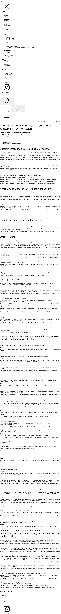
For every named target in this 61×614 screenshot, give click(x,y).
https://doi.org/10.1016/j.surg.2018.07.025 (36, 573)
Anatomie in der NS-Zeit (27, 121)
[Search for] (4, 111)
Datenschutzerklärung (6, 602)
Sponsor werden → (3, 595)
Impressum (4, 601)
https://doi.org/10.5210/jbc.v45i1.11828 (7, 566)
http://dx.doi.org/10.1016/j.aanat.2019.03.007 (8, 417)
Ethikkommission (18, 121)
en (0, 97)
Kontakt (3, 604)
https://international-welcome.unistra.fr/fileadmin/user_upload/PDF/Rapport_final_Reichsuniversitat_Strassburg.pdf (21, 495)
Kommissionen (11, 121)
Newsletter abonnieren (6, 92)
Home (1, 121)
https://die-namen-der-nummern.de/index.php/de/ (11, 143)
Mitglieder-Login (5, 93)
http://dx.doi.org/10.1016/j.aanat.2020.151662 (8, 421)
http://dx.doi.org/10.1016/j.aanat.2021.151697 (8, 424)
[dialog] (30, 47)
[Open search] (7, 101)
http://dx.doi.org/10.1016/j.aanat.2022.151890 (8, 431)
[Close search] (18, 108)
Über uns (5, 121)
